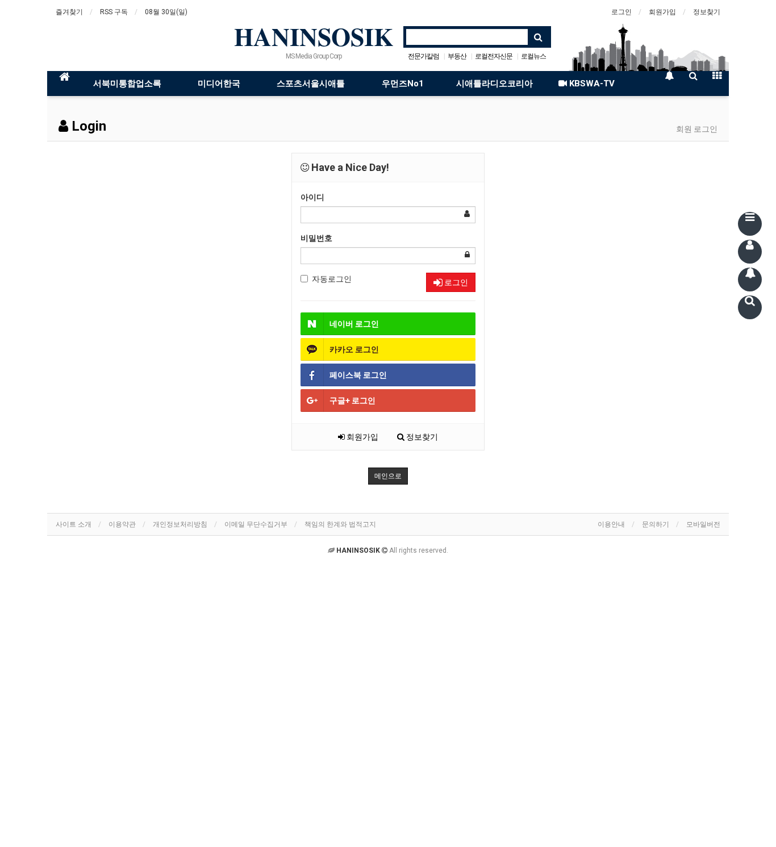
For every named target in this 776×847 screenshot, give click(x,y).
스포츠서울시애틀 (311, 83)
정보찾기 (706, 12)
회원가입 (662, 12)
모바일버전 (703, 524)
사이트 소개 (73, 524)
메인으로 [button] (388, 476)
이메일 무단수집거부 (255, 524)
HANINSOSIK (313, 36)
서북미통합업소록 (127, 83)
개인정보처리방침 (180, 524)
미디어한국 (219, 83)
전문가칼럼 (423, 56)
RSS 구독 (114, 12)
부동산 (457, 56)
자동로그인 (332, 278)
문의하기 (655, 524)
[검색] (750, 307)
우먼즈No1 (403, 83)
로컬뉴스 (533, 56)
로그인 (621, 12)
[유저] (750, 252)
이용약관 (122, 524)
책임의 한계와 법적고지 (340, 524)
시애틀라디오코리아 (494, 83)
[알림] (750, 279)
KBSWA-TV (591, 83)
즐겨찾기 (69, 12)
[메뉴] (750, 224)
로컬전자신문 (493, 56)
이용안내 (611, 524)
